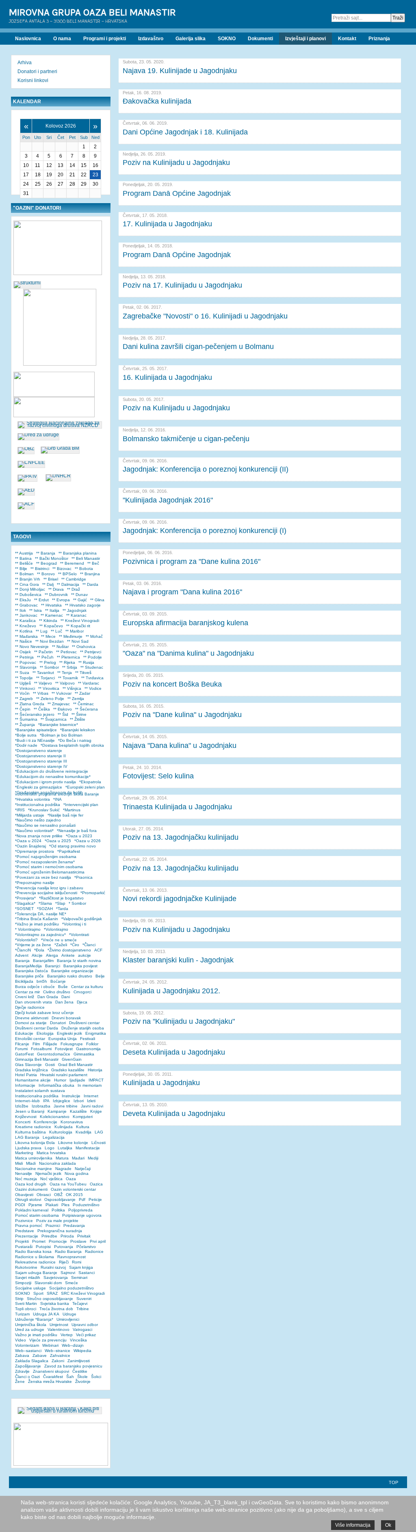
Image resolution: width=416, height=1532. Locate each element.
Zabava (22, 1355)
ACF (98, 950)
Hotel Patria (26, 1075)
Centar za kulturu (87, 986)
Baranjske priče (29, 976)
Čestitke (79, 1371)
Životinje (83, 1381)
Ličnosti (98, 1142)
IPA (46, 1101)
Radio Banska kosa (33, 1251)
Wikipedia (82, 1350)
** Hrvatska (51, 605)
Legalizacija (54, 1137)
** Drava (56, 589)
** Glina (97, 600)
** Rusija (86, 662)
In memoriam (90, 1085)
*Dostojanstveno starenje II (40, 756)
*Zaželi (60, 945)
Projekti (22, 1241)
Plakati (52, 1205)
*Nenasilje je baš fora (77, 830)
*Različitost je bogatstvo (61, 898)
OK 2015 (74, 1194)
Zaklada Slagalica (31, 1361)
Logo (49, 1148)
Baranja (22, 960)
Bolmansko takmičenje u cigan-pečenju (186, 439)
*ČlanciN (23, 950)
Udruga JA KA (46, 1314)
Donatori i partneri (37, 71)
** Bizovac (62, 568)
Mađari (78, 1158)
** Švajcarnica (54, 719)
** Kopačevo (51, 626)
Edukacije (24, 1033)
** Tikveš (83, 672)
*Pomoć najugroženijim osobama (45, 856)
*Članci (88, 945)
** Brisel (50, 579)
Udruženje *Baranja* (34, 1319)
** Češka (42, 709)
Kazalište (78, 1111)
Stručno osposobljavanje (50, 1298)
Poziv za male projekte (57, 1220)
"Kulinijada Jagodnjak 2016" (168, 500)
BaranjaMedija (28, 966)
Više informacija (352, 1525)
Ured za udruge (29, 1329)
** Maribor (74, 631)
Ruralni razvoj (53, 1267)
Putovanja (63, 1246)
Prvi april (98, 1241)
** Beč (93, 563)
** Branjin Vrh (27, 579)
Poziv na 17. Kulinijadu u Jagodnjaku (182, 285)
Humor (60, 1080)
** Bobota (84, 568)
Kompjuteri (83, 1116)
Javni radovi (92, 1106)
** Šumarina (26, 719)
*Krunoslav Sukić (44, 810)
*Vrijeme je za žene (33, 945)
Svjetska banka (54, 1303)
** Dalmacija (68, 584)
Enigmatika (95, 1033)
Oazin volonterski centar (73, 1189)
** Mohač (94, 636)
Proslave (78, 1241)
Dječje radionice (30, 1007)
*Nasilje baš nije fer (65, 815)
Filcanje (22, 1044)
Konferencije (45, 1122)
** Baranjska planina (77, 553)
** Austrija (24, 553)
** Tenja (64, 672)
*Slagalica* (25, 903)
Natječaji (83, 1168)
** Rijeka (67, 662)
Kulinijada (63, 1127)
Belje (100, 976)
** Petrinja (24, 657)
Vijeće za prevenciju (48, 1340)
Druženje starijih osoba (82, 1028)
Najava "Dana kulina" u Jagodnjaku (179, 745)
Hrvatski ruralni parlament (63, 1075)
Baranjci (52, 966)
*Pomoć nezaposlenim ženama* (45, 862)
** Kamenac (52, 615)
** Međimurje (70, 636)
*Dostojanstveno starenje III (41, 761)
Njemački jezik (48, 1173)
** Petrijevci (90, 652)
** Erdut (41, 600)
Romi (76, 1262)
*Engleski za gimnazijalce (38, 787)
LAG (99, 1132)
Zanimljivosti (78, 1361)
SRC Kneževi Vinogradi (83, 1293)
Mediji (93, 1158)
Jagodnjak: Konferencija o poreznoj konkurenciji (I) (204, 531)
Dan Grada (47, 997)
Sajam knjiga (81, 1267)
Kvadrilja (83, 1132)
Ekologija (45, 1033)
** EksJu (23, 600)
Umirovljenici (67, 1319)
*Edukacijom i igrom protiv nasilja (45, 782)
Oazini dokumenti (31, 1189)
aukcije (84, 955)
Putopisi (43, 1246)
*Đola (39, 950)
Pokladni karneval (31, 1210)
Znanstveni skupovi (51, 1371)
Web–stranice (57, 1350)
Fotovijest (64, 1049)
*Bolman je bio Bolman (61, 735)
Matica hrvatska (51, 1153)
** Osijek (23, 652)
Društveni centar (84, 1023)
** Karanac (76, 615)
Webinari (50, 1345)
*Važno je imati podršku (37, 924)
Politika (58, 1210)
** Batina (23, 558)
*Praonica (83, 877)
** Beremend (72, 563)
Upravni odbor (85, 1324)
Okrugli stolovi (28, 1199)
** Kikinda (48, 620)
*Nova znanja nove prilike (39, 836)
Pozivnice (24, 1220)
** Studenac (91, 667)
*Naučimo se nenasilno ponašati (45, 825)
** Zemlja (75, 698)
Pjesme (35, 1205)
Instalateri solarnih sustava (40, 1090)
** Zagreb (24, 698)
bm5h (42, 981)
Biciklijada (24, 981)
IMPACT (96, 1080)
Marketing (24, 1153)
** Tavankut (43, 672)
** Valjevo (43, 683)
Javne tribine (66, 1106)
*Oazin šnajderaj (30, 846)
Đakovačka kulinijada (157, 101)
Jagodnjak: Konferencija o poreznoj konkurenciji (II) (205, 469)
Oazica (96, 1184)
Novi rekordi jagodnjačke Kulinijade (179, 899)
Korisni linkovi (32, 80)
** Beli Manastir (86, 558)
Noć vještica (51, 1179)
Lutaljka (65, 1148)
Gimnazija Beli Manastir (36, 1059)
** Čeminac (83, 704)
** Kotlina (23, 631)
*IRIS (20, 810)
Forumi (21, 1049)
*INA (57, 799)
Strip (19, 1298)
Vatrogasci (82, 1329)
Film (36, 1044)
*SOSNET (24, 908)
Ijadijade (77, 1080)
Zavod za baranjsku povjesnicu (73, 1366)
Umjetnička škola (30, 1324)
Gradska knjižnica (31, 1070)
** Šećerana (86, 709)
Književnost (26, 1116)
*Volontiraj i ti (74, 924)
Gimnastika (84, 1054)
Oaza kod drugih (30, 1184)
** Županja (25, 724)
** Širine (79, 714)
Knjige (96, 1111)
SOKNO (22, 1293)
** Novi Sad (78, 641)
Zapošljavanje (28, 1366)
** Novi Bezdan (49, 641)
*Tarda (62, 908)
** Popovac (25, 662)
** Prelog (47, 662)
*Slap (60, 903)
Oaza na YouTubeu (68, 1184)
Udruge (69, 1314)
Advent (21, 955)
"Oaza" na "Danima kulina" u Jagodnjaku (188, 653)
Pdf (82, 1199)
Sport (38, 1293)
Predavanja (74, 1225)
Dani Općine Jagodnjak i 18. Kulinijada (185, 132)
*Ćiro (74, 945)
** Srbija (69, 667)
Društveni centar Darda (36, 1028)
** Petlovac (66, 652)
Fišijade (50, 1044)
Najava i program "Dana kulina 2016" (182, 592)
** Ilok (20, 610)
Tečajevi (79, 1303)
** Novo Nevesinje (32, 646)
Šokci (96, 1376)
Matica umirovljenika (33, 1158)
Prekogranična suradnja (59, 1231)
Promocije (58, 1241)
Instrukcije (71, 1096)
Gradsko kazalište (67, 1070)
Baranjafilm (43, 960)
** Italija (52, 610)
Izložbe (21, 1106)
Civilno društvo (56, 992)
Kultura (82, 1127)
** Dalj (48, 584)
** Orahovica (83, 646)
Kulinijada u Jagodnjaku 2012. (171, 991)
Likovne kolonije (73, 1142)
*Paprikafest (68, 851)
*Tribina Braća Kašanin (36, 919)
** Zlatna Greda (29, 704)
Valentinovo (58, 1329)
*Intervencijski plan (80, 804)
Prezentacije (26, 1236)
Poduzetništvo (86, 1205)
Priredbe (49, 1236)
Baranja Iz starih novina (79, 960)
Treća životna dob (56, 1309)
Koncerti (22, 1122)
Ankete (68, 955)
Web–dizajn (73, 1345)
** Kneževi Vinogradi (80, 620)
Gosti (50, 1064)
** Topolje (24, 678)
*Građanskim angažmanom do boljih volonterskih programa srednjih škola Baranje (57, 793)
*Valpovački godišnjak (81, 919)
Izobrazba (41, 1106)
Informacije (25, 1085)
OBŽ (58, 1194)
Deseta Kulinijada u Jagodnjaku (174, 1052)
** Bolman (24, 574)
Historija (95, 1070)
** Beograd (46, 563)
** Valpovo (65, 683)
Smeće (71, 1283)
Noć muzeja (26, 1179)
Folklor (92, 1044)
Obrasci (44, 1194)
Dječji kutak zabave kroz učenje (44, 1012)
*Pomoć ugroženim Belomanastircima (49, 872)
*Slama (45, 903)
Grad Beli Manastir (75, 1064)
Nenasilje (23, 1173)
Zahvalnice (60, 1355)
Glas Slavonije (28, 1064)
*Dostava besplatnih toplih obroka (72, 745)
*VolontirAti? (26, 940)
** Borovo (46, 574)
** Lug (42, 631)
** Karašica (25, 620)
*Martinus (71, 810)
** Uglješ (23, 683)
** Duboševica (28, 594)
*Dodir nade (26, 745)
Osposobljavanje (60, 1199)
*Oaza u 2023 (79, 836)
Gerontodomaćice (53, 1054)
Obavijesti (24, 1194)
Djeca (82, 1002)
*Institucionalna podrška (37, 804)
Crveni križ (24, 997)
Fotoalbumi (41, 1049)
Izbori (79, 1101)
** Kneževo (25, 626)
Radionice (94, 1251)
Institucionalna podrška (36, 1096)
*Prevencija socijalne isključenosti (46, 893)
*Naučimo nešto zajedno (38, 820)
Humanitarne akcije (33, 1080)
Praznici (53, 1225)
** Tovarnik (68, 678)
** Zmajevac (59, 704)
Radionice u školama (34, 1257)
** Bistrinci (39, 568)
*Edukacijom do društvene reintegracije (51, 771)
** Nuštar (60, 646)
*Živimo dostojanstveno (69, 950)
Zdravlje (22, 1371)
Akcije (37, 955)
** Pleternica (68, 657)
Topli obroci (25, 1309)
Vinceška (78, 1340)
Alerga (52, 955)
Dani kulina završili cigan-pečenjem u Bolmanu (198, 346)
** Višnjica (72, 688)
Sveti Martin (26, 1303)
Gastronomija (88, 1049)
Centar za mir (27, 992)
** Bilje (21, 568)
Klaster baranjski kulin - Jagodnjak (178, 960)
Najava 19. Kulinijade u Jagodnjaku (180, 71)
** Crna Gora (27, 584)
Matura (62, 1158)
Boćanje (58, 981)
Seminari (79, 1277)
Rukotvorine (26, 1267)
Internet (91, 1096)
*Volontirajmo (56, 929)
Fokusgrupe (72, 1044)
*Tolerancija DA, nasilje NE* (40, 914)
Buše (63, 986)
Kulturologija (60, 1132)
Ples (65, 1205)
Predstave (24, 1231)
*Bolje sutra (26, 735)
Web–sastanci (28, 1350)
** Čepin (22, 709)
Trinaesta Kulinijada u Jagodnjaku (177, 807)
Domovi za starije (31, 1023)
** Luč (56, 631)
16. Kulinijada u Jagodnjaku (167, 377)
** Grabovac (26, 605)
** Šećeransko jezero (34, 714)
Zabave (39, 1355)
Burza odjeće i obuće (35, 986)
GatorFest (24, 1054)
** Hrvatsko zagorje (83, 605)
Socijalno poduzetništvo (71, 1288)
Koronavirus (72, 1122)
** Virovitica (48, 688)
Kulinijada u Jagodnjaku (161, 1083)
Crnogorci (82, 992)
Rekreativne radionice (35, 1262)
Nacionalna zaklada (57, 1163)
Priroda (67, 1236)
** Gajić (80, 600)
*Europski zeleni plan (85, 787)
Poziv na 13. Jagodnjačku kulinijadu (180, 837)
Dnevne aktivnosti (31, 1018)
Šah (70, 1376)
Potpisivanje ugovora (82, 1215)
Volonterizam (27, 1345)
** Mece (48, 636)
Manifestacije (88, 1148)
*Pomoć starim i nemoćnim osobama (49, 867)
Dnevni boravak (66, 1018)
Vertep (67, 1335)
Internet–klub (27, 1101)
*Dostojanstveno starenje (38, 750)
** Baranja (45, 553)
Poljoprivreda (80, 1210)
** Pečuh (45, 657)
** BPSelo (67, 574)
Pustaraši (23, 1246)
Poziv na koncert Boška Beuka (172, 684)
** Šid (63, 714)
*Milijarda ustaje (29, 815)
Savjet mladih (27, 1277)
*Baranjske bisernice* (58, 724)
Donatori (58, 1023)
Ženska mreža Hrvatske (50, 1381)
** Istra (35, 610)
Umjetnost (59, 1324)
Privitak (84, 1236)
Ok (388, 1525)
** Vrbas (40, 693)
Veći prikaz (86, 1335)
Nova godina (77, 1173)
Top (393, 1482)
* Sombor (77, 903)
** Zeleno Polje (50, 698)
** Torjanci (45, 678)
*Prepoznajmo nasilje (34, 882)
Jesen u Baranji (29, 1111)
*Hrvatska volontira (32, 799)
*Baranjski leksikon (77, 730)
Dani (65, 997)
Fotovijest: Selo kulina (158, 776)
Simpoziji (23, 1283)
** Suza (22, 672)
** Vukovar (62, 693)
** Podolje (92, 657)
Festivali (87, 1038)
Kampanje (57, 1111)
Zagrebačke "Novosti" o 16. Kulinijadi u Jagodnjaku (205, 316)
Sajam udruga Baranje (36, 1272)
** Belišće (24, 563)
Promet (39, 1241)
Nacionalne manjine (33, 1168)
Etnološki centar (30, 1038)
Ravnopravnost (71, 1257)
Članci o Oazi (27, 1376)
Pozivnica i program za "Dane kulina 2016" (191, 561)
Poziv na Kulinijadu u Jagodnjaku (176, 162)
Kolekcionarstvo (54, 1116)
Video (20, 1340)
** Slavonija (26, 667)
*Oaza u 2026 (87, 841)
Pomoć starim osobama (37, 1215)
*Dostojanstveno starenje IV (41, 766)
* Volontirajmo (28, 929)
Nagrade (63, 1168)
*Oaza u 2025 (58, 841)
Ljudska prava (28, 1148)
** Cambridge (73, 579)
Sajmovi (68, 1272)
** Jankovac (26, 615)
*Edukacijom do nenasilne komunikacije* (53, 776)
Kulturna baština (30, 1132)
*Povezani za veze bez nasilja (43, 877)
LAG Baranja (27, 1137)
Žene (20, 1381)
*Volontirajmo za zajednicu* (40, 934)
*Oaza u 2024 (28, 841)
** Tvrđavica (92, 678)
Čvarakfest (53, 1376)
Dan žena (64, 1002)
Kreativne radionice (33, 1127)
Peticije (95, 1199)
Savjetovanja (55, 1277)
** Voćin (22, 693)
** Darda (90, 584)
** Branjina (90, 574)
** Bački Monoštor (51, 558)
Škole (82, 1376)
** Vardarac (88, 683)
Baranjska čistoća (31, 971)
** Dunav (79, 594)
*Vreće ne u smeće (59, 940)
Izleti (91, 1101)
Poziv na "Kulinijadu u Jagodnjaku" (179, 1021)
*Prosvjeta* (25, 898)
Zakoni (58, 1361)
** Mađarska (26, 636)
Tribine (82, 1309)
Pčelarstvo (86, 1246)
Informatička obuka (56, 1085)
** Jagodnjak (75, 610)
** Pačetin (43, 652)
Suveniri (83, 1298)
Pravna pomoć (28, 1225)
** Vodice (93, 688)
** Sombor (49, 667)
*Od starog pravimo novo (72, 846)
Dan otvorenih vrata (33, 1002)
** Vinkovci (25, 688)
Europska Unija (62, 1038)
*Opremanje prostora (34, 851)
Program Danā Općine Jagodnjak (177, 193)
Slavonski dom (48, 1283)
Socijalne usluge (30, 1288)
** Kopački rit (78, 626)
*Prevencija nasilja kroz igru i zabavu (49, 888)
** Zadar (82, 693)
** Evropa (61, 600)
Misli (19, 1163)
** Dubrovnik (56, 594)
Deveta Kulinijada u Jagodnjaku (174, 1113)
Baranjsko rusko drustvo (69, 976)
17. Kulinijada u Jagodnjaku (167, 224)
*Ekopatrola (90, 782)
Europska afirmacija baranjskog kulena (185, 623)
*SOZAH (45, 908)
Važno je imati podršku (36, 1335)
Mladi (31, 1163)
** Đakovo (62, 709)
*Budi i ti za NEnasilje (35, 740)
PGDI (20, 1205)
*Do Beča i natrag (74, 740)
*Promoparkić (92, 893)
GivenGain (72, 1059)
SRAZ (52, 1293)
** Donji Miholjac (30, 589)
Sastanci (86, 1272)
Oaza (71, 1179)
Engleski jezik (69, 1033)
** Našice (23, 641)
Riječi (64, 1262)
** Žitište (77, 719)
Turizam (22, 1314)
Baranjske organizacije (72, 971)
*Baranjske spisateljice (36, 730)
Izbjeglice (61, 1101)
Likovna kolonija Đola (35, 1142)
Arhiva (24, 62)
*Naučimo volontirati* (34, 830)
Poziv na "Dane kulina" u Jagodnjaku (182, 715)
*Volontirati (79, 934)
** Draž (73, 589)
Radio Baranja (68, 1251)
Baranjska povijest (80, 966)
